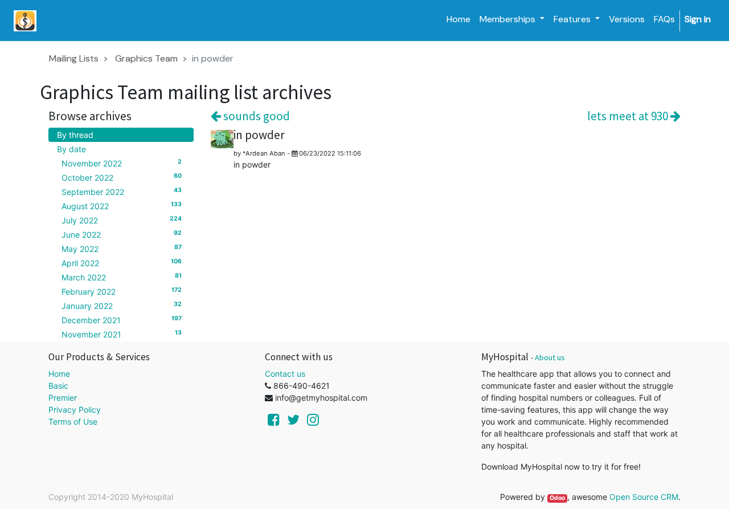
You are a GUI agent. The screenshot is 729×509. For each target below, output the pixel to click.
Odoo (557, 498)
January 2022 (122, 305)
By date (71, 149)
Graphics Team (146, 58)
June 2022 (122, 234)
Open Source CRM (643, 497)
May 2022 (122, 248)
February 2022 (122, 291)
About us (550, 357)
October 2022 (122, 177)
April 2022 (122, 263)
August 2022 (122, 206)
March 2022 (122, 277)
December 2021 (122, 320)
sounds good (255, 116)
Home (59, 373)
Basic (58, 385)
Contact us (285, 373)
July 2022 (122, 220)
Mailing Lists (74, 58)
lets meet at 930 (628, 116)
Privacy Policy (74, 409)
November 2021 (122, 334)
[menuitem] (458, 19)
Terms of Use (72, 421)
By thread (75, 135)
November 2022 (122, 163)
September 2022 (122, 191)
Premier (62, 397)
